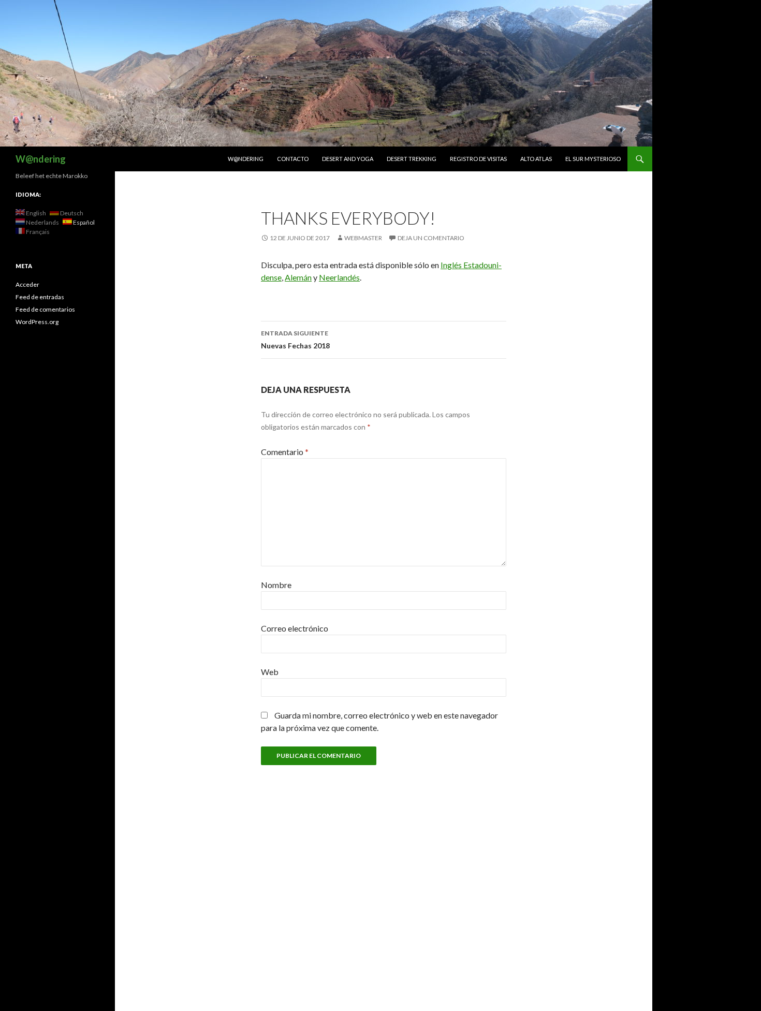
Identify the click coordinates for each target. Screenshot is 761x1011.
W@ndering (41, 159)
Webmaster (363, 238)
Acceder (27, 284)
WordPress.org (37, 322)
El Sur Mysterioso (593, 158)
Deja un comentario (431, 238)
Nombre (276, 585)
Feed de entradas (40, 297)
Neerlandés (339, 277)
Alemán (298, 277)
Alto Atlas (536, 158)
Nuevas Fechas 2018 (295, 339)
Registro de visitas (478, 158)
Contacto (293, 158)
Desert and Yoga (347, 158)
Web (270, 672)
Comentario (285, 452)
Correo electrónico (294, 628)
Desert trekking (411, 158)
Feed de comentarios (45, 309)
